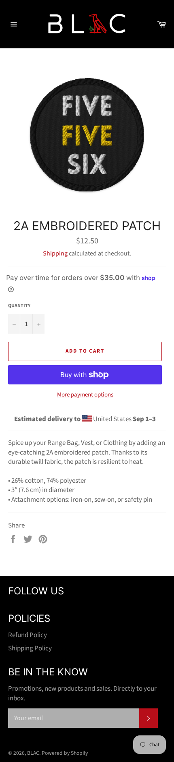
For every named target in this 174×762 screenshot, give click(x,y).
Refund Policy (27, 635)
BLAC (33, 753)
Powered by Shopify (65, 753)
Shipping (55, 253)
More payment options (85, 395)
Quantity (19, 306)
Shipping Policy (30, 648)
